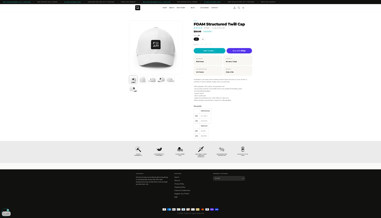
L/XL (203, 39)
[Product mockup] (133, 79)
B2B (175, 197)
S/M (196, 39)
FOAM (186, 213)
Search (176, 177)
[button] (164, 8)
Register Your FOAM (181, 194)
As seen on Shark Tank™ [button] (72, 2)
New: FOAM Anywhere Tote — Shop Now (17, 2)
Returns (177, 180)
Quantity (196, 44)
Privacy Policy (179, 184)
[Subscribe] (243, 178)
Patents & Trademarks (182, 190)
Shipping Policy (179, 187)
